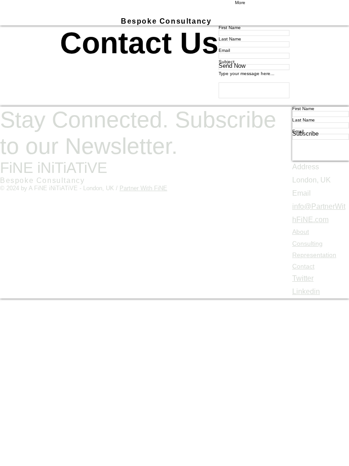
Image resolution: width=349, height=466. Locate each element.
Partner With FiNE (143, 188)
